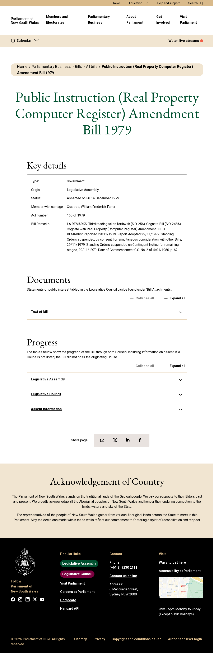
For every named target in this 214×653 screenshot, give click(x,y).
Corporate (67, 600)
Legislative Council (44, 394)
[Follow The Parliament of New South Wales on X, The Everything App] (33, 600)
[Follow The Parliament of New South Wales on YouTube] (41, 600)
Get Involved (163, 19)
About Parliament (134, 19)
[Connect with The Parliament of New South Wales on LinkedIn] (26, 600)
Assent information (44, 409)
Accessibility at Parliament (178, 571)
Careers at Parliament (76, 592)
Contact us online (122, 576)
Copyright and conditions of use (135, 639)
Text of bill (37, 312)
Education (135, 3)
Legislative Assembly (46, 379)
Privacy (98, 639)
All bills (92, 66)
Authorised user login (183, 639)
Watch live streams (183, 41)
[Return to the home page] (25, 20)
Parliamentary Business (99, 19)
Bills (78, 66)
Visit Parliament (188, 19)
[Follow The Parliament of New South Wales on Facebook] (11, 600)
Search (193, 3)
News (117, 3)
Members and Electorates (57, 19)
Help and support (168, 3)
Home (22, 66)
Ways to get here (171, 562)
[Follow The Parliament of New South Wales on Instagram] (19, 600)
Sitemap (79, 639)
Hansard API (68, 608)
